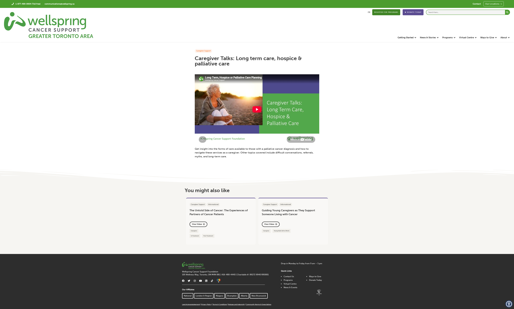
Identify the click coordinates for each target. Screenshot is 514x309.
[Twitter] (189, 281)
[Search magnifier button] (507, 12)
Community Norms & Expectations (258, 304)
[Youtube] (200, 281)
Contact (477, 4)
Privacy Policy (206, 304)
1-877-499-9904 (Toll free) (28, 4)
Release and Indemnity (236, 304)
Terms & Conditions (220, 304)
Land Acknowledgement (191, 304)
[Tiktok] (212, 281)
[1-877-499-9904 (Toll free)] (13, 4)
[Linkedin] (206, 281)
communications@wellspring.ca (59, 4)
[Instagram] (195, 281)
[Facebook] (183, 281)
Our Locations (492, 4)
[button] (407, 37)
